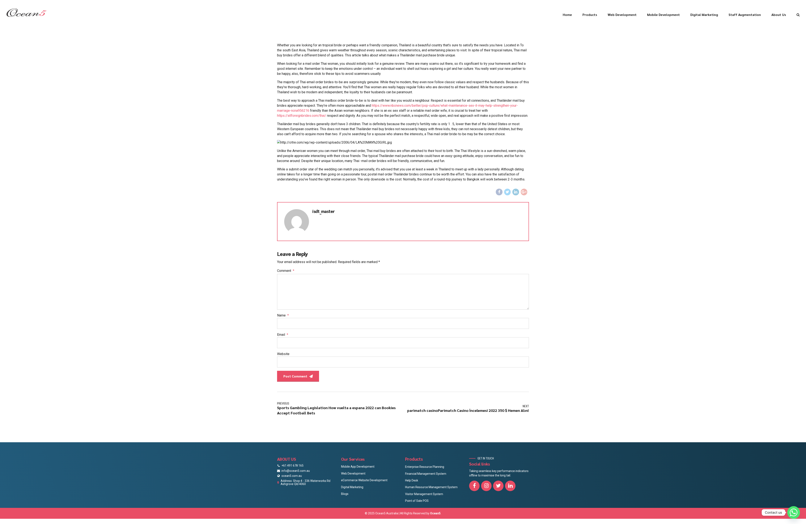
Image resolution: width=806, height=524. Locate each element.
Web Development (622, 14)
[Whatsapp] (793, 512)
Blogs (344, 493)
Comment (285, 271)
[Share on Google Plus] (524, 192)
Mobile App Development (357, 466)
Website (283, 354)
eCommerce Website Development (364, 480)
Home (567, 14)
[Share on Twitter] (507, 192)
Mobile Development (663, 14)
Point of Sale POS (417, 500)
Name (283, 315)
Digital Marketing (704, 14)
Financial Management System (425, 473)
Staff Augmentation (745, 14)
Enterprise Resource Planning (424, 466)
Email (282, 335)
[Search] (798, 14)
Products (589, 14)
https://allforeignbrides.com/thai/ (301, 116)
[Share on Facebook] (499, 192)
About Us (778, 14)
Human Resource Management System (431, 487)
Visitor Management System (424, 494)
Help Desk (411, 480)
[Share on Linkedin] (515, 192)
